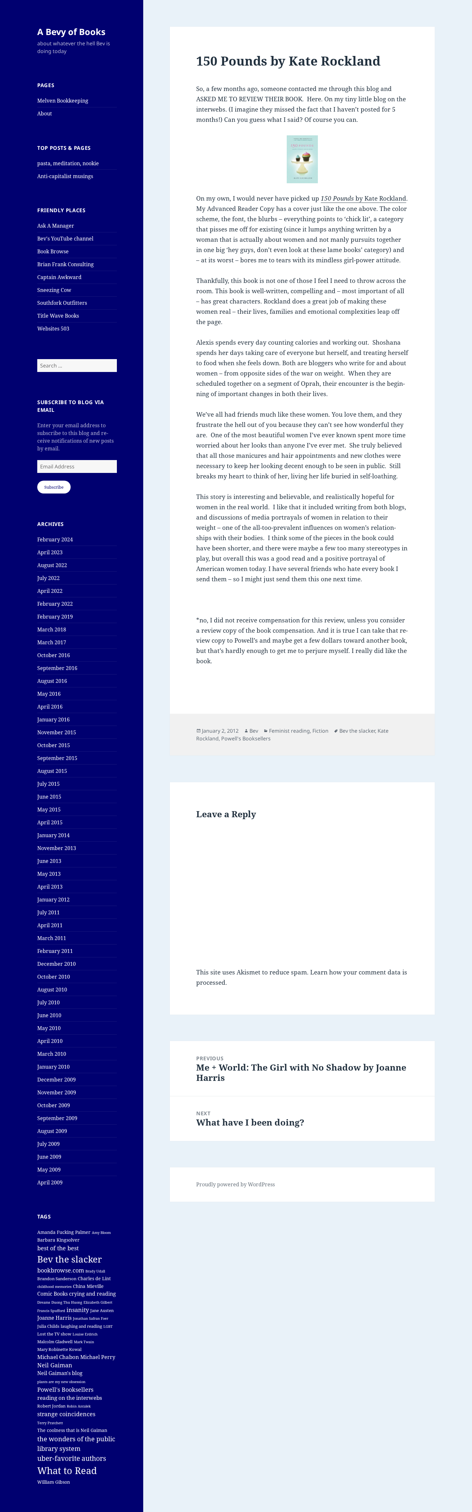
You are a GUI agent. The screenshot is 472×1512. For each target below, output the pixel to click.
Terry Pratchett (50, 1423)
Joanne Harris (54, 1317)
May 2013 (49, 873)
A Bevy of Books (71, 32)
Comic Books (52, 1293)
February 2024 (55, 539)
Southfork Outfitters (62, 302)
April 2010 (50, 1041)
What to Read (67, 1470)
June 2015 (49, 796)
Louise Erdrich (85, 1334)
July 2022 (48, 578)
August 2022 (52, 565)
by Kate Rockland (363, 198)
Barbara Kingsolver (58, 1240)
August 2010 (52, 989)
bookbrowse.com (60, 1270)
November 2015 (56, 732)
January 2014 (53, 835)
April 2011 (50, 925)
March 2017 (51, 642)
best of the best (58, 1248)
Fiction (320, 730)
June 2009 (49, 1156)
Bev (253, 730)
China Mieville (88, 1286)
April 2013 (50, 886)
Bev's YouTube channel (65, 238)
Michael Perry (97, 1357)
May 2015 (49, 809)
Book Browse (53, 251)
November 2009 (56, 1092)
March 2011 (51, 938)
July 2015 (48, 783)
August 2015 (52, 770)
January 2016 (53, 719)
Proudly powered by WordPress (235, 1184)
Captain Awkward (59, 277)
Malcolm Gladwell (55, 1342)
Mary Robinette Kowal (59, 1349)
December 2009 (56, 1079)
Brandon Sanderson (56, 1278)
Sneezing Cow (54, 290)
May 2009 (49, 1169)
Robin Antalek (79, 1406)
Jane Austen (102, 1310)
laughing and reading (81, 1326)
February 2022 (55, 603)
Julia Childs (48, 1326)
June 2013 (49, 861)
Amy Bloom (101, 1232)
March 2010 (51, 1053)
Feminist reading (289, 730)
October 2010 (53, 976)
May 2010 (49, 1028)
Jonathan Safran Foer (90, 1318)
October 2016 (53, 655)
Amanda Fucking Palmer (64, 1232)
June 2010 (49, 1015)
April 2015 (50, 822)
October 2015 (53, 745)
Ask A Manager (55, 225)
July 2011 (48, 912)
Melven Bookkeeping (62, 100)
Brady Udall (95, 1271)
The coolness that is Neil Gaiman (72, 1430)
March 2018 (51, 629)
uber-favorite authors (71, 1458)
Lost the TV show (54, 1334)
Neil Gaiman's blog (60, 1373)
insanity (77, 1310)
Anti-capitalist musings (65, 176)
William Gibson (53, 1482)
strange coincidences (66, 1414)
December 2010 (56, 963)
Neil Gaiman (54, 1365)
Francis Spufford (51, 1310)
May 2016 (49, 693)
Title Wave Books (58, 315)
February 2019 (55, 616)
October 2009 (53, 1105)
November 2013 (56, 848)
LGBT (108, 1326)
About (44, 113)
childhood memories (54, 1286)
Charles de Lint (94, 1278)
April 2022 (50, 590)
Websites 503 (53, 328)
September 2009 (57, 1118)
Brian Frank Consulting (65, 264)
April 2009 (50, 1182)
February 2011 (55, 951)
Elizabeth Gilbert (97, 1302)
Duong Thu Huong (66, 1302)
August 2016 (52, 680)
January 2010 (53, 1066)
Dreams (43, 1302)
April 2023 (50, 552)
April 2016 (50, 706)
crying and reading (92, 1293)
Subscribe (54, 487)
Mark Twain (84, 1342)
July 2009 (48, 1143)
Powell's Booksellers (65, 1389)
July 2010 (48, 1002)
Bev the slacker (69, 1259)
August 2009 (52, 1131)
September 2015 (57, 758)
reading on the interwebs (69, 1397)
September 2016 (57, 668)
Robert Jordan (51, 1406)
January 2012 (53, 899)
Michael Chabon (58, 1357)
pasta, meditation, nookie (68, 163)
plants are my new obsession (61, 1382)
